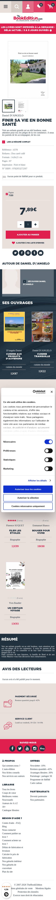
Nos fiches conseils (11, 772)
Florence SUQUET (15, 525)
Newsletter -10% (37, 765)
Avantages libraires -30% (41, 772)
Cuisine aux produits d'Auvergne (14, 356)
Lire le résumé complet (18, 142)
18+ (4, 807)
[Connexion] (28, 9)
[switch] (49, 450)
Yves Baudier (15, 603)
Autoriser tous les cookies (28, 489)
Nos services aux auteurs (13, 776)
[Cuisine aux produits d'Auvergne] (14, 326)
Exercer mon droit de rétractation (28, 895)
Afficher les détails (37, 480)
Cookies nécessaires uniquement (28, 506)
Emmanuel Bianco (41, 525)
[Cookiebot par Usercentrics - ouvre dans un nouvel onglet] (34, 392)
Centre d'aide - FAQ (11, 823)
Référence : (7, 149)
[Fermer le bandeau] (52, 392)
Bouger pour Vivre (41, 531)
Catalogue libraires (10, 810)
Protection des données (28, 892)
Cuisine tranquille (42, 355)
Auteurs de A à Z (10, 803)
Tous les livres (8, 789)
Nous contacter (9, 830)
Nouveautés (7, 800)
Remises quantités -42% (41, 769)
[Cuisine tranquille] (42, 326)
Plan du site (7, 871)
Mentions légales (43, 888)
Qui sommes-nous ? (11, 765)
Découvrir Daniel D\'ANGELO (34, 282)
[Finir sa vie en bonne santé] (28, 96)
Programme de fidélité (40, 779)
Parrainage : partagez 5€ (41, 776)
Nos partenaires (37, 800)
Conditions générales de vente (19, 888)
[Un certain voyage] (15, 575)
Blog (4, 826)
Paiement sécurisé (26, 696)
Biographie (15, 539)
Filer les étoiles (15, 531)
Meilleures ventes (10, 796)
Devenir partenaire (38, 796)
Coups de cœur (9, 793)
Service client (23, 719)
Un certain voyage (15, 609)
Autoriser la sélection (28, 497)
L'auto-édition (8, 769)
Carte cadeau (36, 783)
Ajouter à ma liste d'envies (30, 243)
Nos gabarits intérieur (12, 861)
